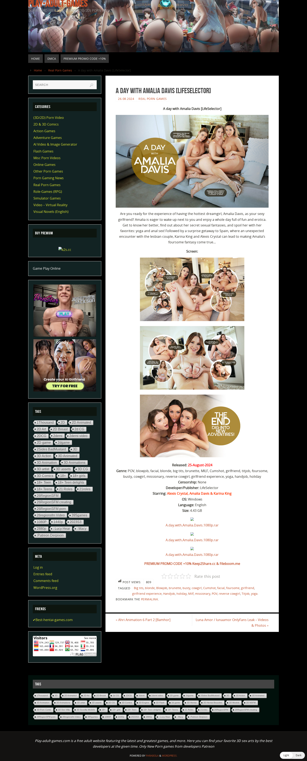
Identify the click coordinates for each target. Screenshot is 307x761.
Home (38, 70)
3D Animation (47, 462)
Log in (38, 567)
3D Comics (45, 476)
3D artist (43, 469)
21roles (84, 489)
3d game (175, 702)
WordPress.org (45, 587)
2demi (57, 436)
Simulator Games (47, 198)
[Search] (91, 85)
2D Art (41, 429)
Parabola (152, 755)
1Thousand (45, 422)
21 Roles (65, 489)
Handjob (169, 594)
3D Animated (67, 456)
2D (63, 422)
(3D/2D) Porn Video (48, 117)
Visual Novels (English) (51, 211)
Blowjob (161, 588)
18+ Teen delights (71, 482)
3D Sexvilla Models (86, 710)
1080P (42, 522)
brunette (175, 588)
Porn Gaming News (48, 178)
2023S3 (75, 522)
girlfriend (247, 588)
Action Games (44, 131)
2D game (44, 443)
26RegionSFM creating (54, 502)
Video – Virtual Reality (50, 205)
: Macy (81, 528)
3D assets (63, 469)
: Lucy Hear (61, 528)
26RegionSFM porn (51, 509)
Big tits (138, 588)
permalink (149, 599)
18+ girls (79, 476)
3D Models (234, 702)
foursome (233, 588)
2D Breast (60, 429)
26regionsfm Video (51, 515)
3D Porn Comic (44, 710)
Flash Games (43, 151)
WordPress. (169, 755)
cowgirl (197, 588)
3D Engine (144, 702)
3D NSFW (251, 702)
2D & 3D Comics (46, 124)
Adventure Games (47, 137)
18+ (63, 476)
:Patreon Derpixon (50, 535)
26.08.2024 (126, 99)
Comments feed (45, 580)
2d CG (79, 429)
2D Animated (81, 422)
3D (75, 449)
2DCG (41, 436)
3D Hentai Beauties (212, 702)
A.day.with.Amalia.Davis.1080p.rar (192, 525)
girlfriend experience (147, 594)
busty (186, 588)
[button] (292, 755)
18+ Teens (44, 489)
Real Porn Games (60, 70)
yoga (254, 594)
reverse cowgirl (229, 594)
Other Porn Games (48, 171)
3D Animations (74, 462)
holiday (181, 594)
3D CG (83, 469)
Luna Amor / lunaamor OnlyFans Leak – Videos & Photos (232, 622)
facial (221, 588)
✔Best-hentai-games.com (53, 619)
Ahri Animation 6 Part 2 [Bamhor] (143, 619)
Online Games (44, 164)
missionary (202, 594)
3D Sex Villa (64, 710)
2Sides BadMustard (51, 449)
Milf (191, 594)
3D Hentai (192, 702)
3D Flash (160, 702)
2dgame (64, 442)
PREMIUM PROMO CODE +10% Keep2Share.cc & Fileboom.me (192, 563)
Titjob (246, 594)
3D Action (44, 456)
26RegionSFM (47, 495)
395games (79, 515)
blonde (150, 588)
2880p (41, 528)
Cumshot (209, 588)
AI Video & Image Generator (55, 144)
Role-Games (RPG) (47, 191)
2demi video (78, 436)
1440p (58, 522)
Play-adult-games (58, 3)
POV (214, 594)
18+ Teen (44, 482)
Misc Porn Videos (47, 158)
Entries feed (42, 574)
